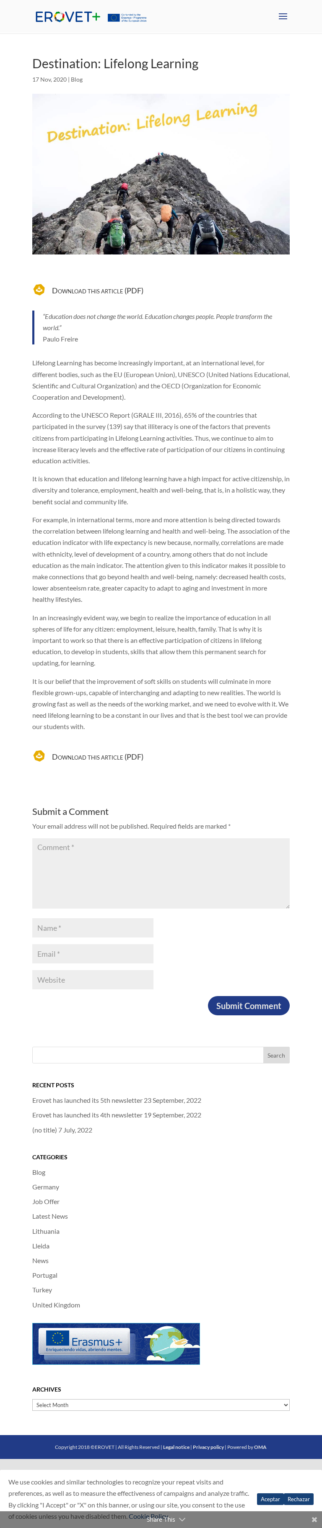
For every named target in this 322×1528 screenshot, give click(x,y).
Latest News (50, 1216)
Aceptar (270, 1499)
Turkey (42, 1290)
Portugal (44, 1275)
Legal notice (176, 1447)
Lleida (40, 1246)
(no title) (44, 1130)
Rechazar (299, 1499)
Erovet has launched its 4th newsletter (87, 1115)
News (40, 1260)
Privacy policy (208, 1447)
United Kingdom (56, 1305)
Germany (45, 1187)
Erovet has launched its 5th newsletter (87, 1100)
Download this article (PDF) (97, 290)
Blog (77, 79)
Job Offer (46, 1201)
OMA (260, 1447)
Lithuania (46, 1231)
